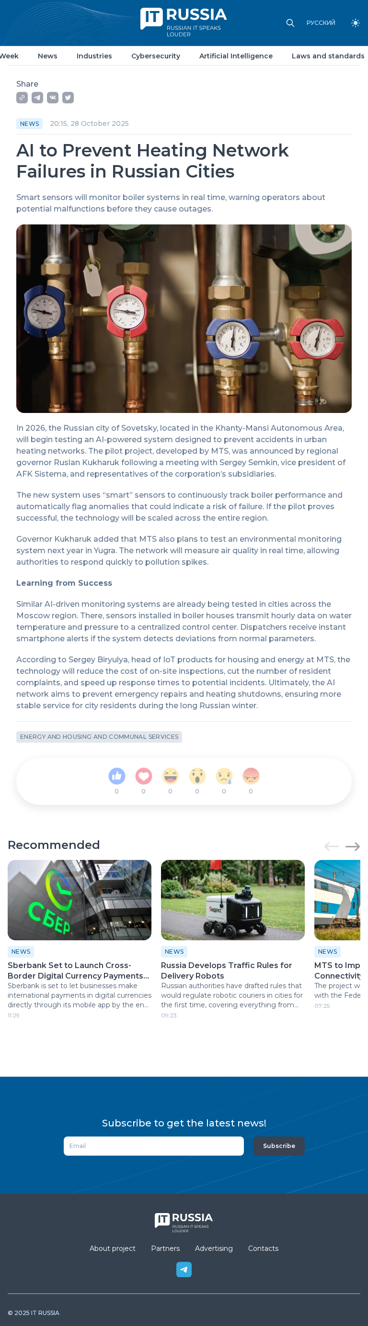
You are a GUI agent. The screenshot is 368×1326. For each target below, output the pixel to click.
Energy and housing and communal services (99, 736)
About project (113, 1248)
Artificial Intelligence (236, 56)
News (48, 56)
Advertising (214, 1248)
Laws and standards (328, 56)
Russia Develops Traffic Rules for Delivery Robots (226, 970)
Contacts (263, 1248)
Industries (94, 56)
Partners (165, 1248)
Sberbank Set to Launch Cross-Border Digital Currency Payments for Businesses (75, 971)
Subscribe (279, 1145)
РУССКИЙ (321, 23)
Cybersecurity (155, 56)
